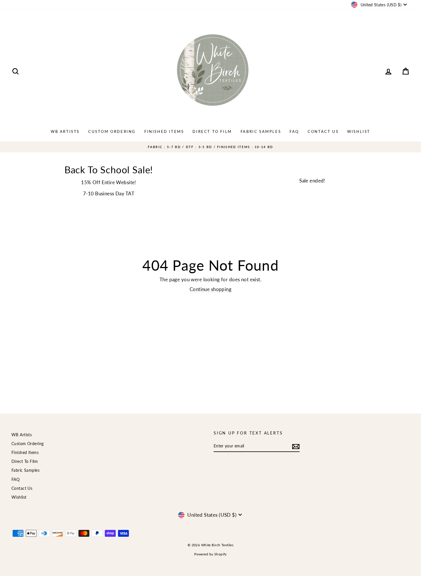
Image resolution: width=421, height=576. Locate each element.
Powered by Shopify (210, 554)
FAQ (294, 131)
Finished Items (164, 131)
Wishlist (358, 131)
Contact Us (323, 131)
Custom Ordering (112, 131)
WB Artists (65, 131)
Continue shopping (210, 289)
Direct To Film (212, 131)
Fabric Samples (261, 131)
